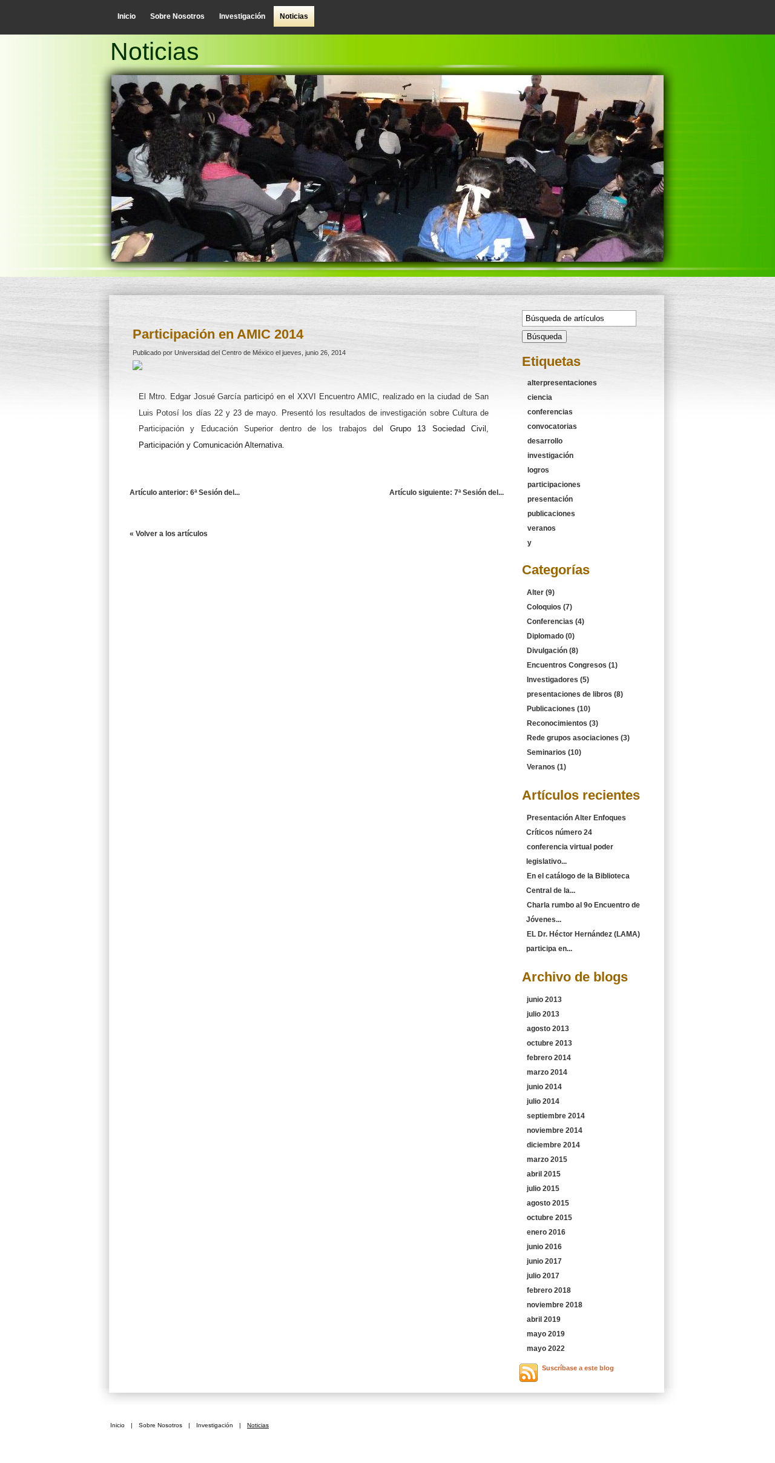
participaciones (554, 484)
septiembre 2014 (556, 1116)
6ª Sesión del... (185, 492)
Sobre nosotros (177, 16)
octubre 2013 (549, 1043)
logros (538, 470)
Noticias (154, 51)
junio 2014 (544, 1087)
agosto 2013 (548, 1028)
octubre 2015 (549, 1217)
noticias (294, 16)
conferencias (550, 412)
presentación (550, 499)
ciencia (539, 397)
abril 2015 (544, 1174)
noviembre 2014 (554, 1130)
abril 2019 (544, 1319)
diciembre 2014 (553, 1145)
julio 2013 (543, 1014)
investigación (550, 455)
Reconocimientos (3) (562, 723)
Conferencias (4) (555, 621)
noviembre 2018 (554, 1305)
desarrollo (544, 441)
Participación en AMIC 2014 (218, 334)
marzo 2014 (547, 1072)
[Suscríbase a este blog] (528, 1372)
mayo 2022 (546, 1348)
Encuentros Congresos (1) (572, 665)
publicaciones (551, 513)
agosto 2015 (548, 1203)
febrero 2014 (549, 1057)
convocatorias (552, 426)
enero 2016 (546, 1232)
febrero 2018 (549, 1290)
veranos (541, 528)
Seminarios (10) (554, 752)
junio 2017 (544, 1261)
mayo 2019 (546, 1334)
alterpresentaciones (562, 383)
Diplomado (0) (551, 636)
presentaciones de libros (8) (575, 694)
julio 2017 (543, 1276)
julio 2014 (543, 1101)
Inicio (126, 16)
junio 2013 (544, 999)
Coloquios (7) (549, 607)
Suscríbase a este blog (578, 1368)
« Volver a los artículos (169, 533)
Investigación (242, 16)
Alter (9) (541, 592)
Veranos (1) (546, 767)
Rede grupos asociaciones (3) (578, 738)
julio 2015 (543, 1188)
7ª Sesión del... (446, 492)
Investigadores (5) (558, 679)
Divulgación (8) (552, 650)
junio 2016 (544, 1246)
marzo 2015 (547, 1159)
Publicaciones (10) (558, 709)
